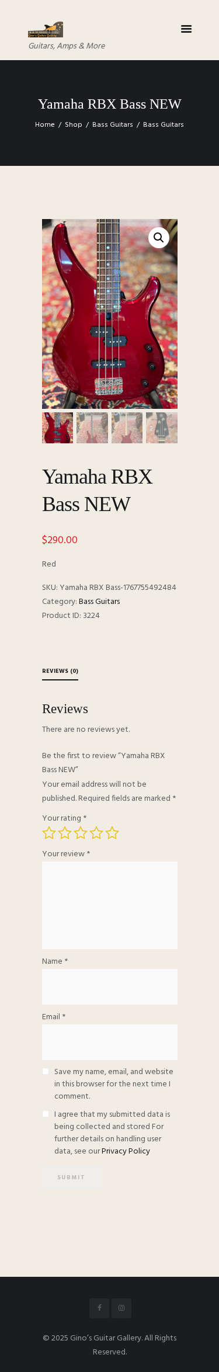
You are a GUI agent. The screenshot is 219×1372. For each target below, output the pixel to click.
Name (55, 961)
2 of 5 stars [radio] (65, 833)
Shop (73, 125)
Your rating (64, 818)
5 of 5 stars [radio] (112, 833)
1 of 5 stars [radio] (49, 833)
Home (45, 125)
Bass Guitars (112, 125)
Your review (66, 854)
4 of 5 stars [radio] (96, 833)
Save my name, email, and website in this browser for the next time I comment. (113, 1084)
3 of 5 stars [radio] (81, 833)
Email (53, 1017)
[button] (158, 237)
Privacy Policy (126, 1151)
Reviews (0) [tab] (60, 671)
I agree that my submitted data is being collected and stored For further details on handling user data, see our (112, 1133)
